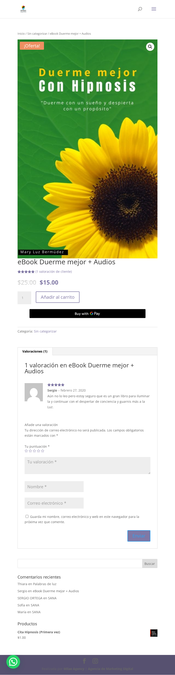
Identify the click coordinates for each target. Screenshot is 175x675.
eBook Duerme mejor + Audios (56, 591)
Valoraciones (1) (34, 351)
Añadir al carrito (58, 297)
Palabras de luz (45, 584)
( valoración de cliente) (54, 271)
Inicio (21, 33)
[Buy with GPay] (87, 313)
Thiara (22, 584)
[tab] (35, 351)
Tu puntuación (37, 446)
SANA (52, 598)
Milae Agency (74, 669)
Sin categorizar (37, 33)
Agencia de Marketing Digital (110, 669)
